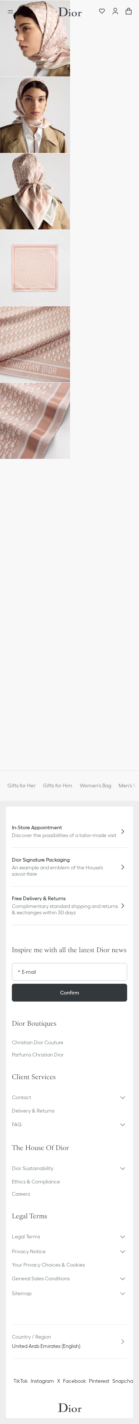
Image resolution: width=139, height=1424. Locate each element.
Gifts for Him (57, 785)
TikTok (20, 1381)
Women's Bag (95, 785)
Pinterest (99, 1381)
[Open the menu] (12, 12)
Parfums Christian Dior (38, 1055)
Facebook (74, 1381)
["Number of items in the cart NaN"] (128, 12)
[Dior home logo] (69, 11)
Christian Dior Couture (37, 1042)
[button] (35, 38)
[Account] (115, 12)
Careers (21, 1194)
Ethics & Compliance (36, 1182)
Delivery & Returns (33, 1111)
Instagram (42, 1381)
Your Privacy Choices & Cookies (48, 1265)
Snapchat (123, 1381)
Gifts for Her (21, 785)
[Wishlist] (101, 12)
